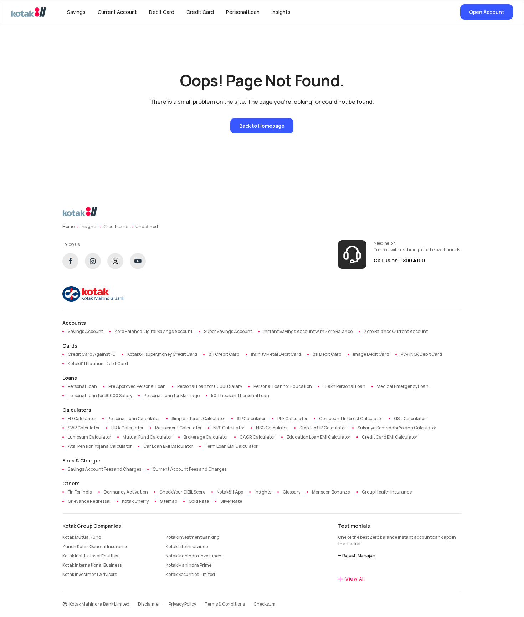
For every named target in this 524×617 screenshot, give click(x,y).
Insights (281, 12)
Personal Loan (243, 12)
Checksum (264, 604)
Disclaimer (149, 604)
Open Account (486, 12)
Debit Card (161, 12)
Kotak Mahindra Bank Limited (99, 604)
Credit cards (116, 226)
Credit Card (200, 12)
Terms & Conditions (225, 604)
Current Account (117, 12)
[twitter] (115, 261)
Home (68, 226)
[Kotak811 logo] (28, 12)
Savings (76, 12)
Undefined (146, 226)
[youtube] (137, 261)
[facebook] (70, 261)
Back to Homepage (261, 125)
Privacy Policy (182, 604)
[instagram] (92, 261)
